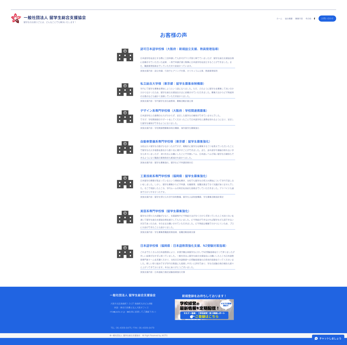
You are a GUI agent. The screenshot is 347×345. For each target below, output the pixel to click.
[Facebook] (314, 18)
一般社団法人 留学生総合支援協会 (55, 17)
